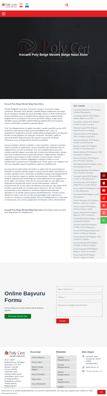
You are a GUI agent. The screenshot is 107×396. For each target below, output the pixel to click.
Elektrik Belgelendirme (64, 358)
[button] (67, 5)
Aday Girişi (36, 379)
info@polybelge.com (94, 371)
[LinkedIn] (98, 376)
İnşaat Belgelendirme (64, 380)
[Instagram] (89, 376)
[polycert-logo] (9, 5)
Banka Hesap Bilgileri (37, 368)
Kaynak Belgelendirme (64, 366)
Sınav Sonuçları (38, 374)
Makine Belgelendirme (64, 373)
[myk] (27, 5)
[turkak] (21, 5)
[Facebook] (84, 376)
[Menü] (3, 13)
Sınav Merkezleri (39, 384)
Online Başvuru (38, 357)
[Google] (93, 376)
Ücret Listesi (37, 362)
